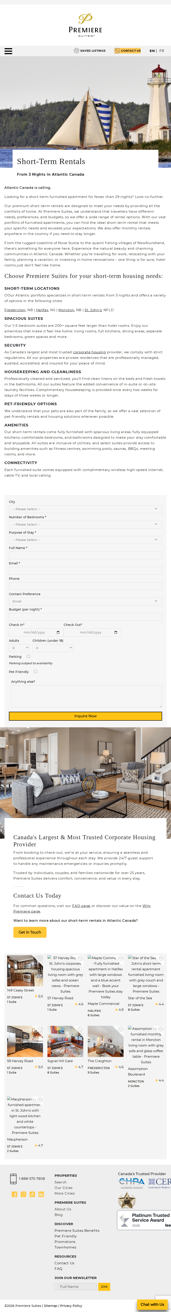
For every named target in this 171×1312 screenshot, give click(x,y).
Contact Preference (25, 594)
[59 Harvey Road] (25, 1041)
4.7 (80, 1067)
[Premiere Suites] (85, 25)
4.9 (121, 1010)
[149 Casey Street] (25, 970)
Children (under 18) (48, 641)
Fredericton (15, 310)
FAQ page (81, 906)
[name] (77, 1286)
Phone (14, 579)
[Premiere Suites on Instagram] (23, 1194)
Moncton (66, 310)
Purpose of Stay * (22, 533)
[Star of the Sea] (146, 974)
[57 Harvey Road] (65, 974)
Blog (59, 1215)
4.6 (80, 1004)
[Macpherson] (25, 1116)
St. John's (93, 310)
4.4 (161, 1004)
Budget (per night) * (25, 609)
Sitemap (50, 1306)
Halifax (42, 310)
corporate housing (89, 352)
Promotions (65, 1242)
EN (152, 51)
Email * (14, 563)
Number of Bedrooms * (27, 517)
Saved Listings (93, 50)
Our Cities (64, 1188)
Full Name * (18, 548)
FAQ (59, 1269)
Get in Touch (30, 932)
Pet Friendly (19, 672)
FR (161, 51)
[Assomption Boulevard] (146, 1045)
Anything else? (23, 682)
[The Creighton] (106, 1041)
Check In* (16, 625)
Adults (14, 641)
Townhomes (65, 1247)
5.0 (40, 996)
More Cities (65, 1193)
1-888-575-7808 (32, 1178)
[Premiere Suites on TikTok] (32, 1194)
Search (61, 1182)
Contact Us (131, 50)
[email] (56, 1286)
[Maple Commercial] (106, 977)
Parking (15, 657)
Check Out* (73, 625)
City (12, 502)
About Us (63, 1209)
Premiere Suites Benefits (77, 1230)
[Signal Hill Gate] (65, 1041)
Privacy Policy (71, 1306)
